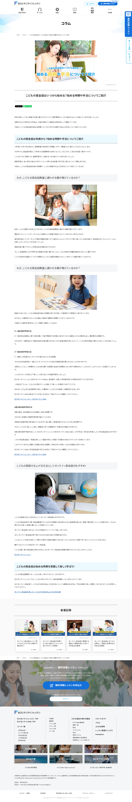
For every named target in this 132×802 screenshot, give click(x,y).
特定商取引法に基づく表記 (64, 793)
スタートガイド (100, 719)
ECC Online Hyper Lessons (66, 767)
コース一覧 (21, 727)
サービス (39, 12)
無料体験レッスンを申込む (68, 685)
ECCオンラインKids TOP (26, 722)
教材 (74, 12)
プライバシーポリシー (88, 793)
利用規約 (43, 793)
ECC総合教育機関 (31, 767)
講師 (92, 12)
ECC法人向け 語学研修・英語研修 (101, 767)
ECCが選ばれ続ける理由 (81, 719)
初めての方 (22, 12)
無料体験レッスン (110, 3)
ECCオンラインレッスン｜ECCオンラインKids (30, 399)
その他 (110, 12)
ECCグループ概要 (25, 793)
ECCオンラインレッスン (22, 555)
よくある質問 (100, 727)
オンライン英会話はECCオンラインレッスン (63, 798)
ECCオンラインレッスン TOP (27, 719)
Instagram (99, 734)
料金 (57, 12)
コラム (97, 723)
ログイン (92, 4)
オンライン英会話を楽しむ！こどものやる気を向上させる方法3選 (37, 592)
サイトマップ (108, 793)
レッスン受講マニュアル (104, 730)
